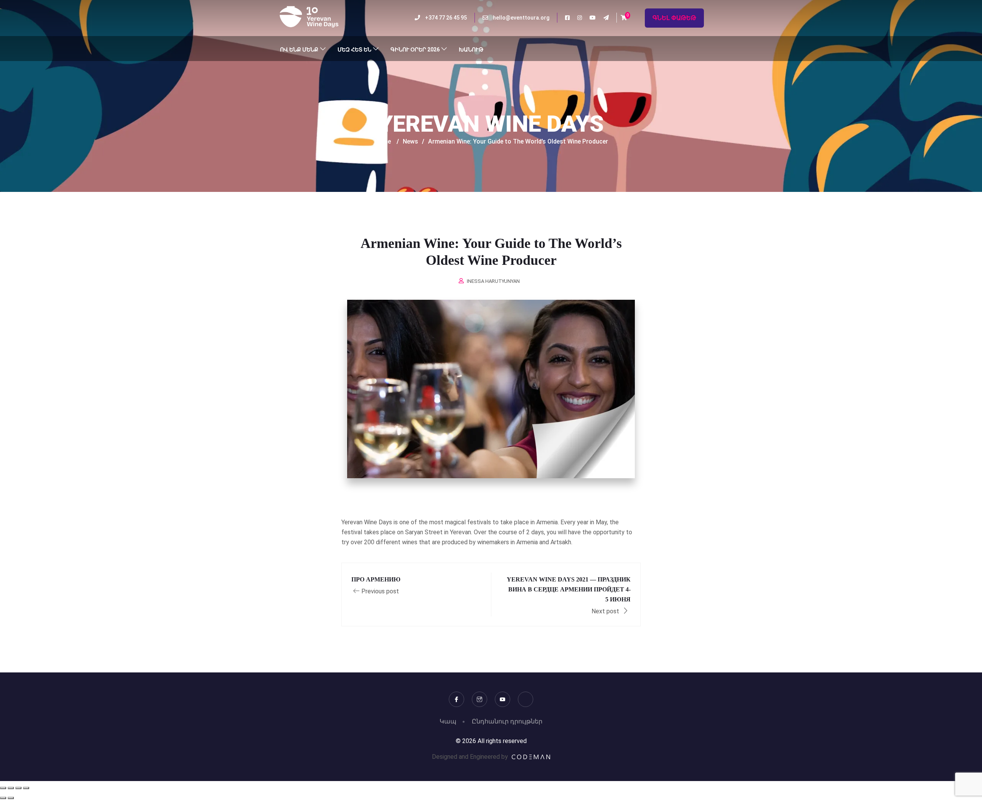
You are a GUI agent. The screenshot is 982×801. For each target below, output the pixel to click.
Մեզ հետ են (354, 49)
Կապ (448, 721)
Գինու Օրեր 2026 (415, 49)
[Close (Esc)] (26, 788)
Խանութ (471, 49)
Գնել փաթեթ (674, 17)
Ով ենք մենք (299, 49)
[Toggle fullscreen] (11, 788)
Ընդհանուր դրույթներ (507, 721)
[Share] (18, 788)
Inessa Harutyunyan (493, 281)
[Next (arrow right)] (11, 798)
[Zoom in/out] (3, 788)
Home (382, 141)
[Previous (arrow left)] (3, 798)
